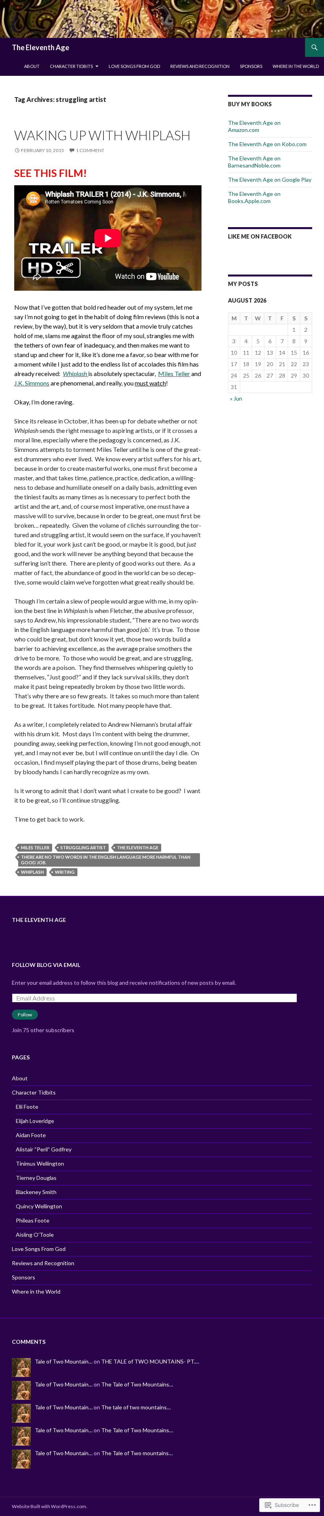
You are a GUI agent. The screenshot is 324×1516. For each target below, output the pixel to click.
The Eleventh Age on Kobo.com (267, 144)
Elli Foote (27, 1106)
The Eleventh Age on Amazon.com (254, 126)
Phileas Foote (32, 1220)
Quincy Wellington (39, 1206)
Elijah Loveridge (35, 1120)
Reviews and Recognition (200, 66)
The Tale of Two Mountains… (137, 1384)
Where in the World (296, 66)
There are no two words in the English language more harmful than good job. (105, 859)
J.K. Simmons (31, 383)
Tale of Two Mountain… (63, 1361)
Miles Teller (174, 373)
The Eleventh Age (40, 47)
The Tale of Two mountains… (137, 1453)
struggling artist (83, 847)
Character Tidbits (71, 66)
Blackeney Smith (36, 1192)
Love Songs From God (134, 66)
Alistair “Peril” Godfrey (44, 1149)
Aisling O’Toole (35, 1234)
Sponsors (251, 66)
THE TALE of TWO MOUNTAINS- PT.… (150, 1361)
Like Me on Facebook (260, 236)
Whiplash (32, 872)
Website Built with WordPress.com (49, 1506)
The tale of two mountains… (136, 1407)
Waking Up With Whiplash (102, 135)
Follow (25, 1015)
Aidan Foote (31, 1135)
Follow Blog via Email (46, 964)
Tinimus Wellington (40, 1163)
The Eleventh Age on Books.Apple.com (254, 197)
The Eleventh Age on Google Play (269, 179)
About (32, 66)
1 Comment (90, 150)
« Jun (236, 398)
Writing (65, 872)
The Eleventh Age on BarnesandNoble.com (254, 162)
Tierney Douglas (36, 1177)
